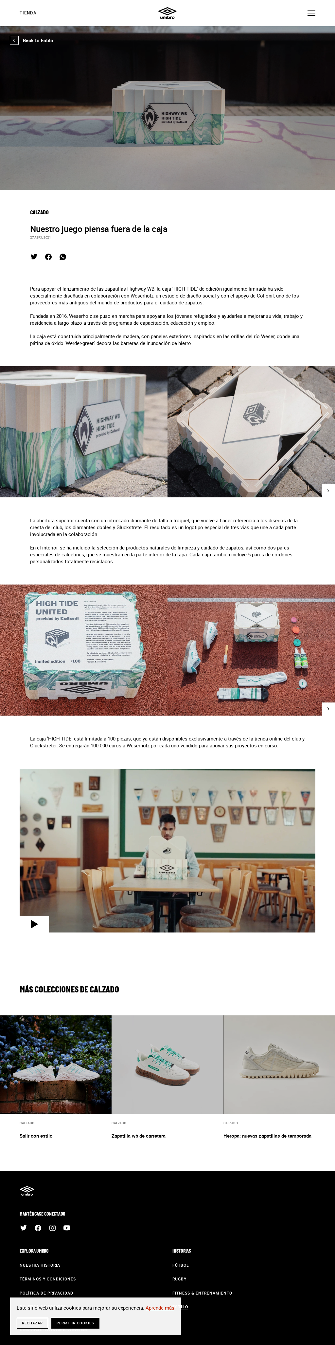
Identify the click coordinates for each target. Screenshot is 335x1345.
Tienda (28, 13)
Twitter (34, 257)
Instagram (52, 1228)
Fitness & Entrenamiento (202, 1293)
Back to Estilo (31, 40)
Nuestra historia (40, 1265)
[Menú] (311, 13)
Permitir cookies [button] (75, 1322)
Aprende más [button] (160, 1307)
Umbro (167, 13)
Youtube (67, 1228)
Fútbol (180, 1265)
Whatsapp (63, 257)
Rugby (179, 1278)
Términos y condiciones (48, 1278)
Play (34, 924)
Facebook (48, 257)
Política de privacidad (46, 1293)
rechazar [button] (32, 1322)
